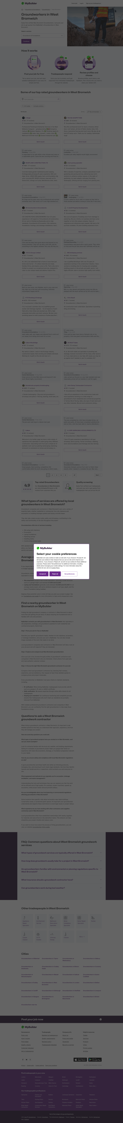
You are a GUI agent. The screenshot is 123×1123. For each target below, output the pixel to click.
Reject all (55, 574)
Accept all (42, 574)
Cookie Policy (55, 568)
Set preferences (70, 574)
